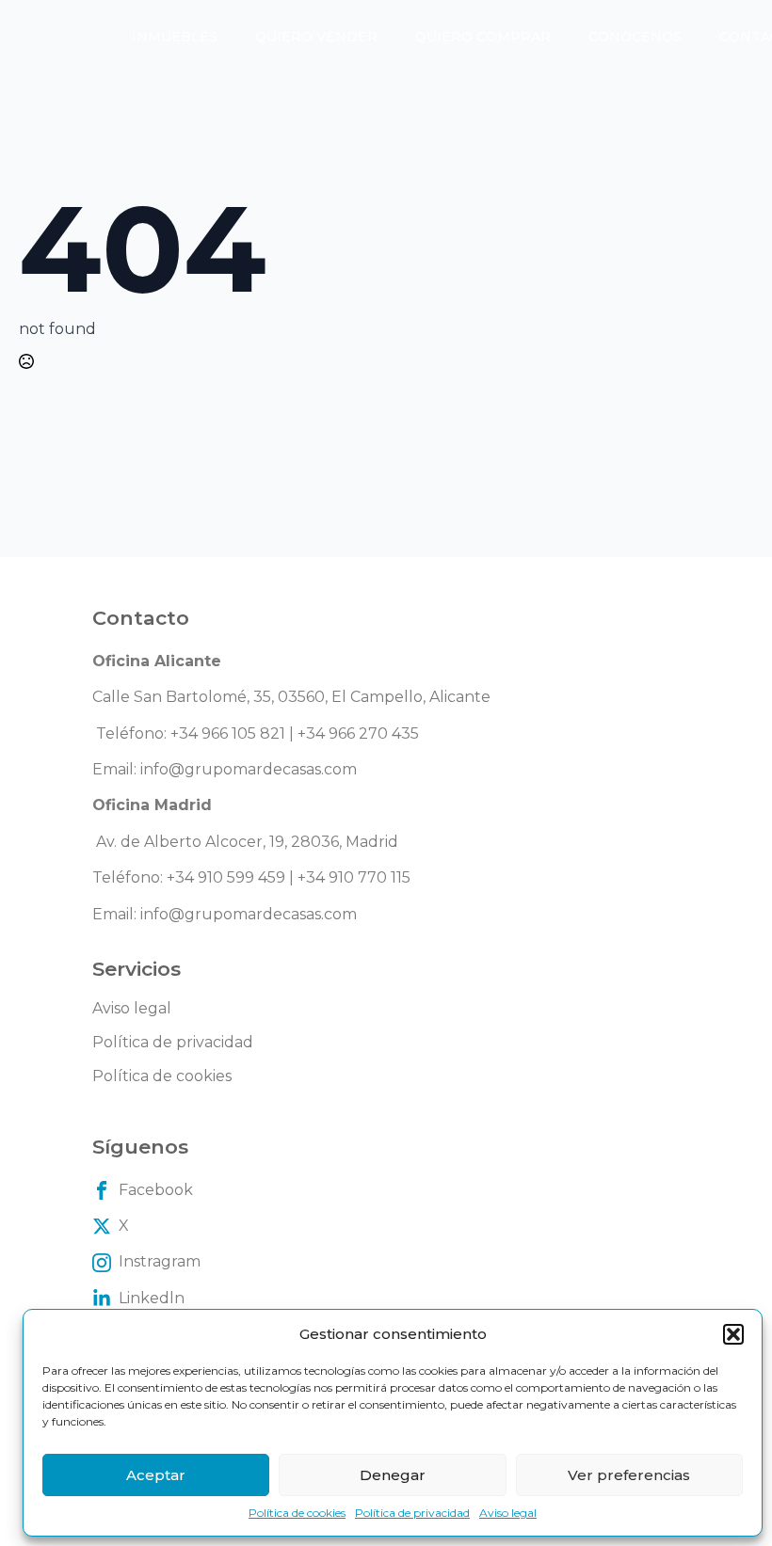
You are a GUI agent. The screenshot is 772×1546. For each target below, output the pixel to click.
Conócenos (635, 36)
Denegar (393, 1475)
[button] (733, 1334)
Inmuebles (174, 36)
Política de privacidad (412, 1513)
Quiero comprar (483, 36)
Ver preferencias (629, 1475)
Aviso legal (508, 1513)
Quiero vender (316, 36)
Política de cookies (297, 1513)
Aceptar (155, 1475)
